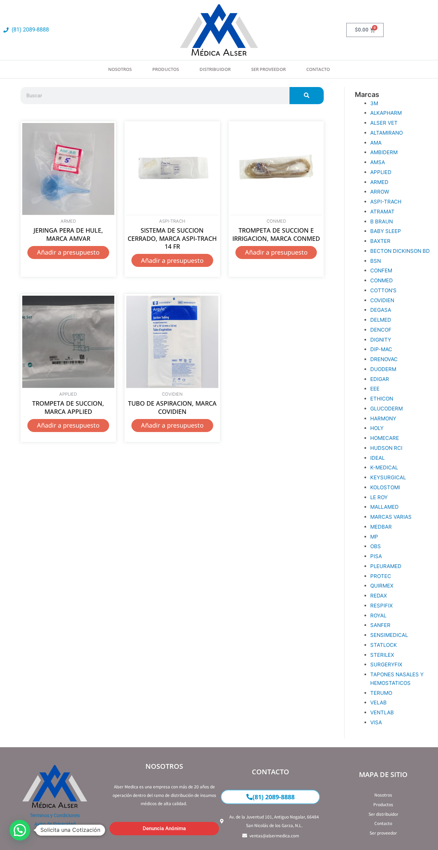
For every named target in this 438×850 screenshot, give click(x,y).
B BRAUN (381, 221)
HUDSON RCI (386, 448)
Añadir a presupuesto (68, 252)
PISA (376, 556)
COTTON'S (383, 290)
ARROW (379, 191)
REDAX (378, 595)
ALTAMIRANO (386, 133)
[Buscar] (306, 95)
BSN (375, 261)
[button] (20, 830)
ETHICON (381, 398)
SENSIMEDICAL (389, 635)
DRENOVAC (384, 359)
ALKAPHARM (386, 113)
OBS (375, 546)
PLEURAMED (385, 566)
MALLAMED (384, 507)
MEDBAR (381, 526)
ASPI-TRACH (385, 201)
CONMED (381, 280)
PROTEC (380, 576)
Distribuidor (215, 69)
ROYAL (378, 615)
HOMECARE (384, 438)
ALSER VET (384, 123)
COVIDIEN (382, 300)
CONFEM (381, 270)
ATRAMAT (382, 211)
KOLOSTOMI (385, 487)
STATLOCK (383, 645)
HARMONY (383, 418)
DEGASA (380, 310)
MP (374, 536)
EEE (374, 388)
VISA (376, 722)
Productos (165, 69)
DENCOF (380, 330)
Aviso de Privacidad (55, 824)
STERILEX (382, 655)
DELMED (380, 320)
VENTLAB (382, 712)
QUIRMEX (382, 585)
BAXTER (380, 241)
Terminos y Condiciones (55, 815)
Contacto (318, 69)
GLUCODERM (386, 408)
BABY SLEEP (385, 231)
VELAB (378, 702)
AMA (376, 142)
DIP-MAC (381, 349)
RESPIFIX (381, 605)
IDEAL (377, 458)
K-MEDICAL (384, 467)
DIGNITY (380, 339)
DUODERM (383, 369)
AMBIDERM (384, 152)
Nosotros (120, 69)
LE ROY (379, 497)
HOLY (377, 428)
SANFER (380, 625)
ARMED (379, 182)
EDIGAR (379, 379)
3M (374, 103)
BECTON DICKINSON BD (400, 251)
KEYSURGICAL (388, 477)
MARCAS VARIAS (391, 517)
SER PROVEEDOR (268, 69)
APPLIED (380, 172)
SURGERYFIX (386, 664)
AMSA (377, 162)
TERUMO (381, 693)
